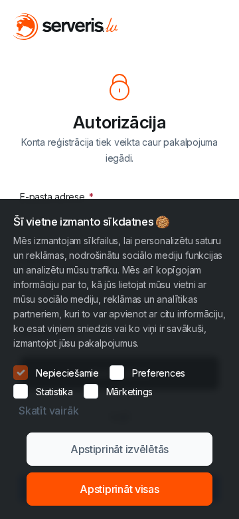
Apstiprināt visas (119, 489)
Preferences (158, 373)
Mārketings (129, 392)
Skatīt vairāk (48, 410)
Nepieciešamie (67, 373)
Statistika (54, 392)
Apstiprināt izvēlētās (119, 449)
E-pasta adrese (53, 196)
